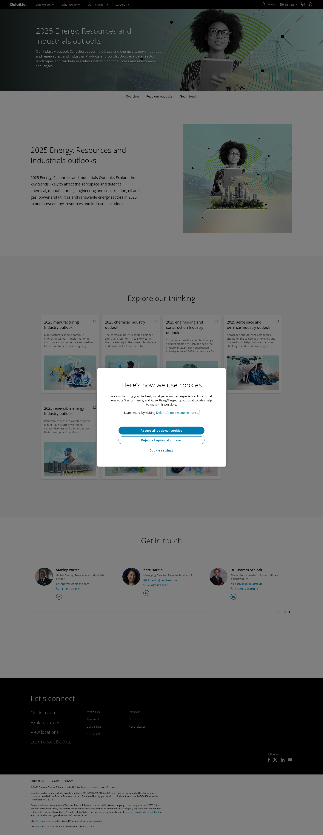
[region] (161, 417)
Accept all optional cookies (161, 431)
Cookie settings (161, 450)
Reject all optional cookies (161, 440)
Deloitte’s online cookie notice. (177, 413)
